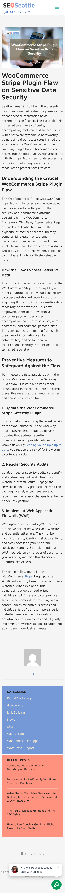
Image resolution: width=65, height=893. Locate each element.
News (11, 719)
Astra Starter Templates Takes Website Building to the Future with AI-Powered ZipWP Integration (32, 796)
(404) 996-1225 (17, 12)
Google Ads (15, 705)
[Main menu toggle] (57, 7)
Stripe (28, 576)
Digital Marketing (19, 698)
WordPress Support (20, 748)
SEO (10, 726)
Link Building (16, 712)
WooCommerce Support (24, 741)
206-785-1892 (34, 854)
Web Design (15, 733)
